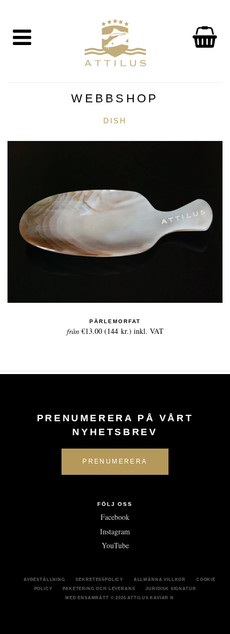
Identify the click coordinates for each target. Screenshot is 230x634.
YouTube (115, 545)
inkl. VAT (115, 327)
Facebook (115, 517)
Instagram (115, 531)
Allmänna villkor (160, 579)
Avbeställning (44, 579)
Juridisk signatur (170, 588)
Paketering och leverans (99, 588)
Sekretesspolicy (99, 579)
